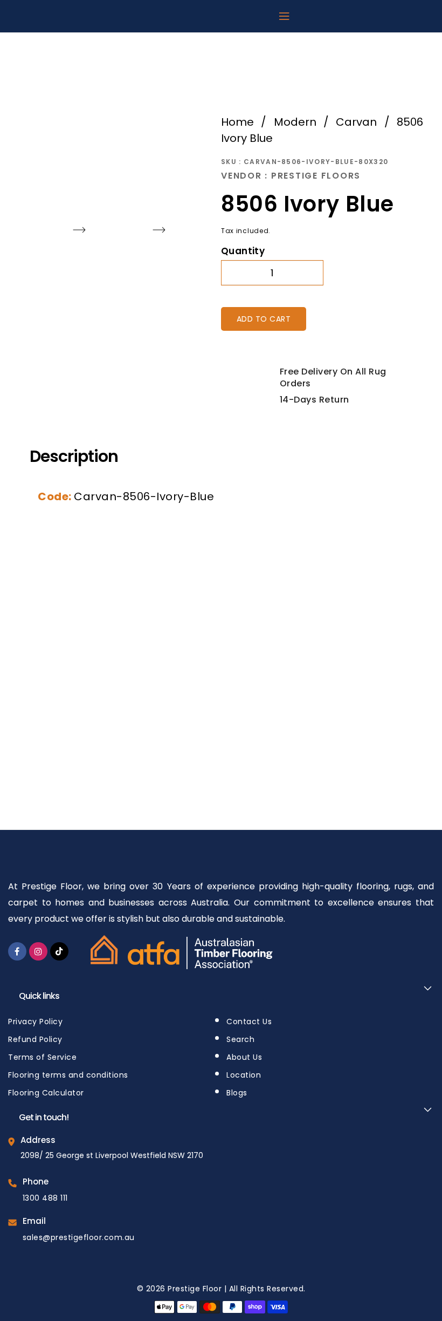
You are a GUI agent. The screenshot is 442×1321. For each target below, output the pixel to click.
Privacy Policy (35, 1021)
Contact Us (249, 1021)
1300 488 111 (45, 1198)
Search (240, 1039)
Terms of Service (42, 1057)
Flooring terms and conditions (68, 1075)
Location (243, 1075)
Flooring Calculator (46, 1092)
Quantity (243, 250)
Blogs (236, 1092)
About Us (244, 1057)
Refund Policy (35, 1039)
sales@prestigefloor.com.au (79, 1237)
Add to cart (264, 319)
